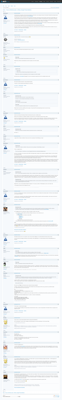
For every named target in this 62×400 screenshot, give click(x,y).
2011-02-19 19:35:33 (17, 54)
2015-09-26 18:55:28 (17, 342)
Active (54, 7)
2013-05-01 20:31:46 (17, 204)
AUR (55, 1)
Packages (36, 1)
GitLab (47, 1)
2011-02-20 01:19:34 (17, 113)
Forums (41, 1)
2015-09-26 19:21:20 (17, 356)
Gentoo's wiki (46, 253)
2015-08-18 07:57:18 (17, 304)
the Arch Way (40, 23)
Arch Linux (5, 1)
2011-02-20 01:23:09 (17, 126)
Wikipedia (16, 256)
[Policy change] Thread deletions (24, 9)
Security (51, 1)
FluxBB (58, 396)
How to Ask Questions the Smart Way (19, 387)
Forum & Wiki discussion (11, 9)
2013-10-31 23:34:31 (17, 248)
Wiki (44, 1)
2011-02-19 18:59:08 (17, 13)
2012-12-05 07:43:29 (17, 143)
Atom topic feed (57, 395)
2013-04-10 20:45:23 (17, 169)
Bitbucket (24, 229)
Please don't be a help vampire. (18, 229)
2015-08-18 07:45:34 (17, 273)
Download (59, 1)
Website (5, 23)
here (21, 379)
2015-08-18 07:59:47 (17, 317)
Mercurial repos (21, 85)
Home (33, 1)
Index (4, 9)
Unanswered (57, 7)
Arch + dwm (16, 85)
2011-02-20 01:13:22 (17, 93)
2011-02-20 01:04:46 (17, 66)
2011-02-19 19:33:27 (17, 47)
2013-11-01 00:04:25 (17, 259)
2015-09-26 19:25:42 (17, 372)
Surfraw (25, 85)
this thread (21, 76)
